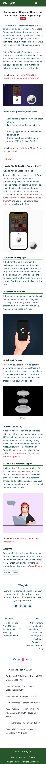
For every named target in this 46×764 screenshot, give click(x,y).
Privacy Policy (12, 762)
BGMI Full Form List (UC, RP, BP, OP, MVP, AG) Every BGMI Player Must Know (23, 713)
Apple (11, 45)
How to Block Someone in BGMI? (21, 696)
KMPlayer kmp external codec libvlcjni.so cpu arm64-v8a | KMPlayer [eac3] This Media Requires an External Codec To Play (34, 634)
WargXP (27, 751)
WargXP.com (35, 566)
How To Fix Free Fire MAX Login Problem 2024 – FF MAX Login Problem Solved (12, 627)
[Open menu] (41, 3)
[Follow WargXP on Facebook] (16, 606)
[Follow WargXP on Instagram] (25, 606)
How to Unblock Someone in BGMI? (23, 703)
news (38, 563)
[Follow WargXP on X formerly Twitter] (21, 606)
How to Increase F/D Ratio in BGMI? (23, 723)
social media (23, 474)
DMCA (32, 757)
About (14, 757)
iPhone (35, 38)
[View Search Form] (36, 3)
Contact (23, 757)
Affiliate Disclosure (31, 762)
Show (9, 159)
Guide (23, 18)
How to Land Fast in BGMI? (19, 670)
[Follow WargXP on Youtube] (30, 606)
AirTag (35, 29)
